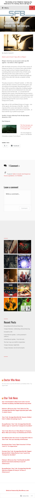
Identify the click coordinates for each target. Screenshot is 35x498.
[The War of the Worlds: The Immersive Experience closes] (24, 290)
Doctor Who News (12, 380)
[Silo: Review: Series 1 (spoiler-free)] (10, 305)
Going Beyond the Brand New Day (13, 326)
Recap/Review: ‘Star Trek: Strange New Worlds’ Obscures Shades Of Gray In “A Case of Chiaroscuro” (16, 470)
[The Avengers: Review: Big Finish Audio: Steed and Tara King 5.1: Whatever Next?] (24, 305)
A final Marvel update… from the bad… (14, 339)
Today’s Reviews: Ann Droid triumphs (14, 348)
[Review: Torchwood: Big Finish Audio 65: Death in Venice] (24, 276)
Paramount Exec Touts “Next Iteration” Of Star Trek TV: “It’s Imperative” (16, 445)
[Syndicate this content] (2, 380)
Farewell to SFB (8, 332)
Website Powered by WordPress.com (17, 490)
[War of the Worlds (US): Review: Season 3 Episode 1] (10, 261)
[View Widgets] (32, 8)
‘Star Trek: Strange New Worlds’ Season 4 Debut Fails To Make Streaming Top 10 (17, 418)
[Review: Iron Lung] (24, 247)
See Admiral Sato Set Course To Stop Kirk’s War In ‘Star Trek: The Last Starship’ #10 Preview (17, 438)
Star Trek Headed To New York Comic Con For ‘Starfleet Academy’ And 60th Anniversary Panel (16, 402)
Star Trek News (11, 398)
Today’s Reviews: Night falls (11, 345)
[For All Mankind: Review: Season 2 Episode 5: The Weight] (10, 276)
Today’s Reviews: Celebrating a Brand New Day (17, 329)
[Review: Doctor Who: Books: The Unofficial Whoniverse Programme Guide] (24, 261)
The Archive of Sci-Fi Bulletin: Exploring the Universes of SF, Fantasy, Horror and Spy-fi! (18, 3)
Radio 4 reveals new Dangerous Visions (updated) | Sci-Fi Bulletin (17, 175)
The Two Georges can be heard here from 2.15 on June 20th (26, 127)
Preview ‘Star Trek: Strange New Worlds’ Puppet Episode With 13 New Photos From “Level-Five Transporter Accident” (17, 453)
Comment (24, 208)
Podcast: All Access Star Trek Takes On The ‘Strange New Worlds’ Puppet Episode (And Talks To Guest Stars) (17, 410)
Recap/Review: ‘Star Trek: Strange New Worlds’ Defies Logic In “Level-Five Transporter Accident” (17, 425)
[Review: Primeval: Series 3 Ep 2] (10, 247)
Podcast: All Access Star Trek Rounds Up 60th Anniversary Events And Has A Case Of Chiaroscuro (16, 461)
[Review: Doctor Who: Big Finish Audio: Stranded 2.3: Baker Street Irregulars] (10, 290)
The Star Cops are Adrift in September (14, 342)
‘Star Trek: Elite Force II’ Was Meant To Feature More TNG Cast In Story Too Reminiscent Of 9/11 (17, 431)
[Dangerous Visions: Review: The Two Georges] (17, 24)
